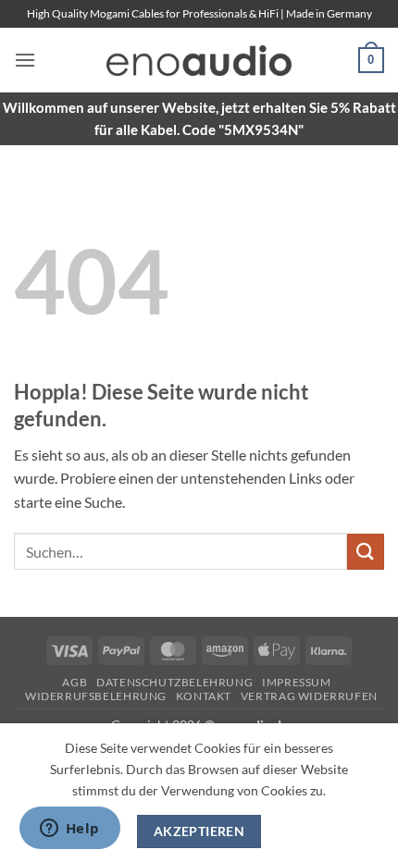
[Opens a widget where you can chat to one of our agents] (69, 830)
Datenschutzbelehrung (174, 682)
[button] (25, 59)
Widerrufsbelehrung (96, 696)
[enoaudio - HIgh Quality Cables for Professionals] (199, 60)
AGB (74, 682)
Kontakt (203, 696)
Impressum (296, 682)
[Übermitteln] (365, 552)
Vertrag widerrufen (309, 696)
